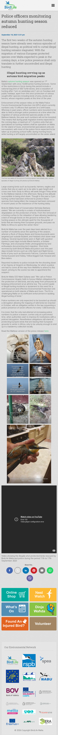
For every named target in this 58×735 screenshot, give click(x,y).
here (46, 331)
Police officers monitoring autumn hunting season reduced (26, 21)
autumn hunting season (18, 81)
